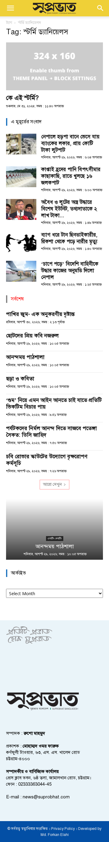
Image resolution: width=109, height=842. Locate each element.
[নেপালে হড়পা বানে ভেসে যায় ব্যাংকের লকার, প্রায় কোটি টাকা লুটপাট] (21, 144)
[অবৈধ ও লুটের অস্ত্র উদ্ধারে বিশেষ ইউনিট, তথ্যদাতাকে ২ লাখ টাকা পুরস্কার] (21, 209)
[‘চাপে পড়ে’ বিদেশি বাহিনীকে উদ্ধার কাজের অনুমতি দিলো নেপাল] (21, 271)
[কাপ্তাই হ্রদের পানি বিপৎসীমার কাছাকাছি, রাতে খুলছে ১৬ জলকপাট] (21, 176)
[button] (10, 8)
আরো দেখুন (52, 484)
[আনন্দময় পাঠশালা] (54, 529)
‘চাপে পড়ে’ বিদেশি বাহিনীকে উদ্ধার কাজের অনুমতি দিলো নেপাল (69, 270)
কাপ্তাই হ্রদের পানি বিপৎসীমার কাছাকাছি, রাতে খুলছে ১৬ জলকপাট (71, 176)
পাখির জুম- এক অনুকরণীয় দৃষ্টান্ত (40, 314)
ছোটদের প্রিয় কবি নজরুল (32, 335)
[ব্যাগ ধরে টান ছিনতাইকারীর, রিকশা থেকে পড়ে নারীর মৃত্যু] (21, 242)
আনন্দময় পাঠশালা (25, 357)
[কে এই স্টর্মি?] (54, 66)
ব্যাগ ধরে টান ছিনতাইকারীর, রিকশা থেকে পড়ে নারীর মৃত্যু (69, 238)
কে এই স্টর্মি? (22, 98)
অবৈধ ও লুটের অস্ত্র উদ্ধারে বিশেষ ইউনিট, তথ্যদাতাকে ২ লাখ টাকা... (69, 209)
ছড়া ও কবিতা (20, 378)
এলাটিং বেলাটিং (55, 538)
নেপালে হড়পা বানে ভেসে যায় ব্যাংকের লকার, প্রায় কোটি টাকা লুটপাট (70, 143)
